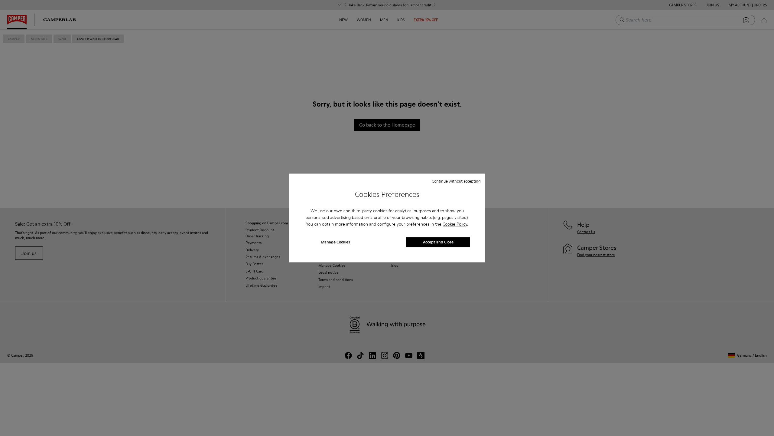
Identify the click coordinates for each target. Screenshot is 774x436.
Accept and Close (438, 242)
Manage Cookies (335, 242)
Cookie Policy (455, 224)
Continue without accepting (456, 181)
